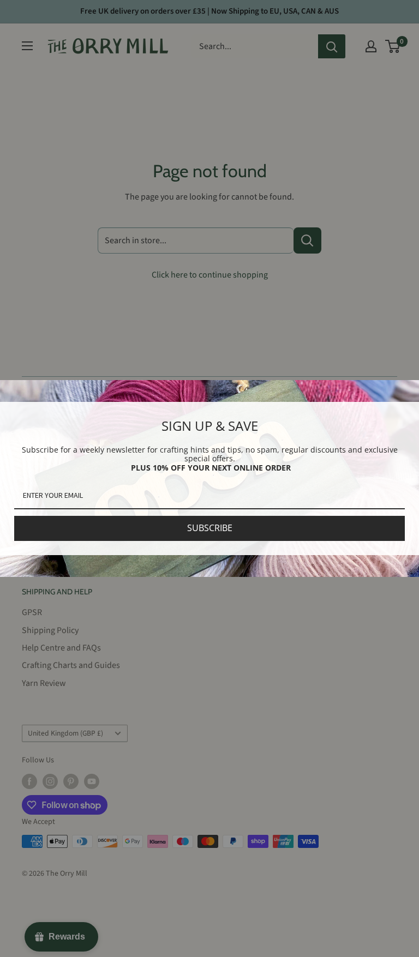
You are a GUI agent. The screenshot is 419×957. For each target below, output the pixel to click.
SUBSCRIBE (209, 528)
